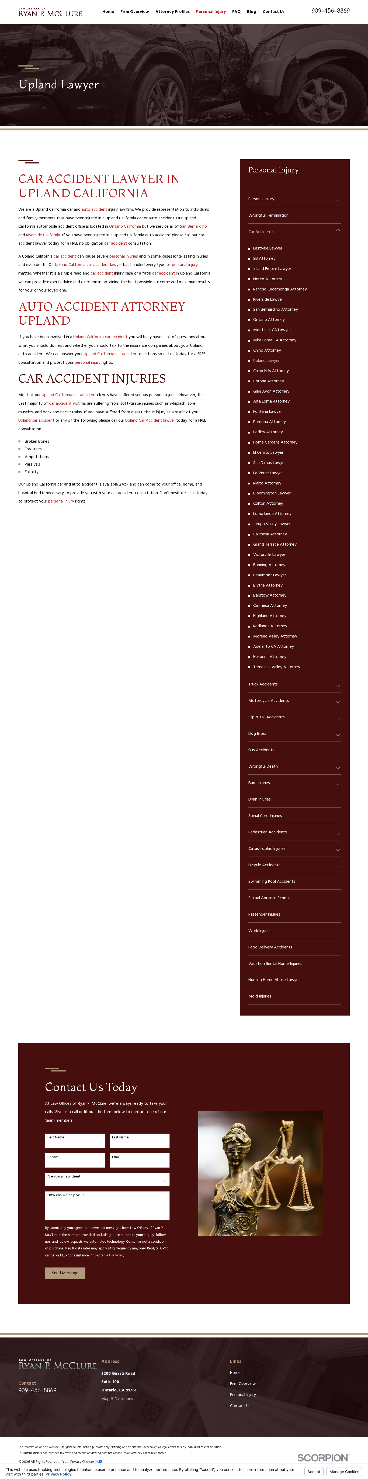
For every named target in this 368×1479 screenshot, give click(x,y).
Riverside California (43, 235)
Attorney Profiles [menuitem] (172, 11)
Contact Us (240, 1405)
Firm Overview (243, 1383)
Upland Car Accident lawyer (150, 420)
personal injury (185, 264)
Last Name (120, 1137)
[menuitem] (290, 199)
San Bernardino (193, 226)
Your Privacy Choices (79, 1462)
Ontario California (125, 226)
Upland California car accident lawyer (88, 264)
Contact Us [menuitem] (273, 11)
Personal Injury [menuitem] (211, 11)
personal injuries (123, 256)
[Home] (50, 12)
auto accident (94, 209)
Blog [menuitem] (251, 11)
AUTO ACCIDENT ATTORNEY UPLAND (101, 313)
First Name (55, 1137)
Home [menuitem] (108, 11)
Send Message (65, 1273)
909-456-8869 (331, 10)
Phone (52, 1157)
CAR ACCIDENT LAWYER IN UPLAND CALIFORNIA (99, 185)
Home (235, 1372)
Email (116, 1157)
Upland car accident (36, 420)
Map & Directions (117, 1398)
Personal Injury (243, 1394)
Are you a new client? (64, 1177)
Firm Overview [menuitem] (134, 11)
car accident (115, 243)
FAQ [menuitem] (236, 11)
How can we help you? (65, 1195)
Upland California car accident (100, 337)
